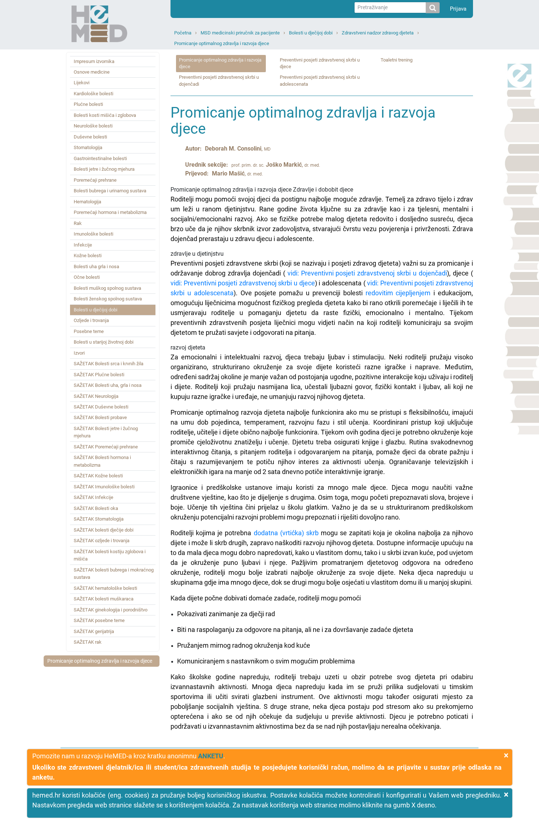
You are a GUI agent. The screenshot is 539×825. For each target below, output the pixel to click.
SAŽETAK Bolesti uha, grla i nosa (108, 385)
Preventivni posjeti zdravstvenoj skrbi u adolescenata (320, 80)
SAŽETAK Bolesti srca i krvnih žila (108, 363)
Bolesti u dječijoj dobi (311, 33)
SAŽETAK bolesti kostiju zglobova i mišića (110, 555)
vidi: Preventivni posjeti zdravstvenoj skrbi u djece (242, 283)
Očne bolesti (87, 277)
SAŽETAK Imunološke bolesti (104, 486)
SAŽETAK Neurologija (96, 396)
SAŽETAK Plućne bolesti (99, 374)
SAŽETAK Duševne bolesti (101, 407)
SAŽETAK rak (88, 642)
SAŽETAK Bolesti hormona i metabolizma (102, 461)
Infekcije (83, 245)
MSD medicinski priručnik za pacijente (240, 33)
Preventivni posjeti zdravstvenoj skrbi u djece (320, 63)
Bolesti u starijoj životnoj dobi (103, 342)
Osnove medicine (92, 72)
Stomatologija (88, 147)
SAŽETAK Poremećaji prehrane (106, 447)
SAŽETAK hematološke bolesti (105, 588)
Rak (78, 223)
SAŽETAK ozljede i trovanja (101, 540)
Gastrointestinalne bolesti (100, 158)
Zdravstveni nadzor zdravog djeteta (378, 33)
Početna (182, 33)
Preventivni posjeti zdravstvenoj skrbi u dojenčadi (219, 80)
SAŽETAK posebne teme (99, 620)
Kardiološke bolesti (93, 93)
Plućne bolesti (88, 104)
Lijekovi (81, 82)
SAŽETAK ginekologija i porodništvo (110, 610)
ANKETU (210, 756)
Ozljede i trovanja (91, 320)
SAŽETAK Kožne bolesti (98, 475)
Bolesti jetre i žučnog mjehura (104, 169)
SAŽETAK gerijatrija (94, 631)
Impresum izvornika (94, 61)
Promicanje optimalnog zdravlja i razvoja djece (221, 43)
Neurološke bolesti (93, 126)
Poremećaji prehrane (95, 180)
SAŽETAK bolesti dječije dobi (103, 530)
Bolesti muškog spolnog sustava (107, 288)
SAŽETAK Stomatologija (99, 519)
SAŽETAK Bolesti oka (96, 508)
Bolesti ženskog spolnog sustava (108, 298)
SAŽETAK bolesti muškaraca (103, 599)
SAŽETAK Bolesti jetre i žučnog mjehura (106, 432)
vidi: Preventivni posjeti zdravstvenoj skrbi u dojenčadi (366, 273)
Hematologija (87, 201)
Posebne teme (89, 331)
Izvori (79, 353)
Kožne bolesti (88, 255)
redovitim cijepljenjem (398, 293)
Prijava (458, 8)
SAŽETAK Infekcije (93, 497)
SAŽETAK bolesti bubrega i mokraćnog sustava (114, 573)
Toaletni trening (396, 60)
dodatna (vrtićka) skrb (286, 533)
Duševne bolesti (90, 137)
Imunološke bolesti (93, 234)
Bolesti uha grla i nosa (96, 266)
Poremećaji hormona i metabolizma (110, 212)
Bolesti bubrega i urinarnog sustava (110, 190)
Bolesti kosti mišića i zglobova (105, 115)
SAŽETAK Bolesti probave (100, 417)
